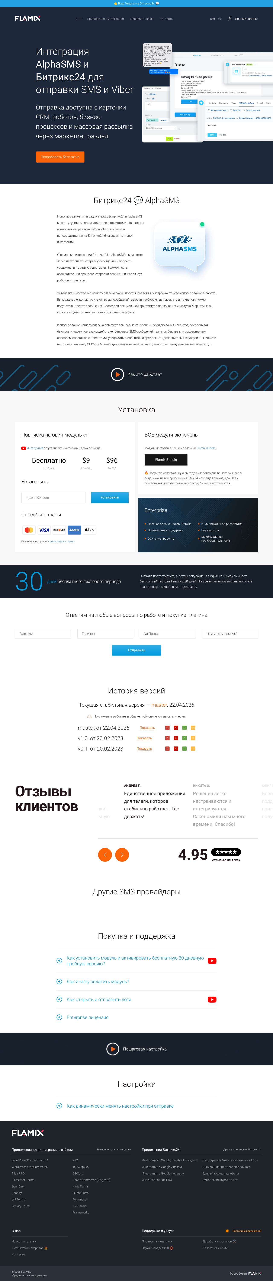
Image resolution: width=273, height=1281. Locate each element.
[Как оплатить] (59, 530)
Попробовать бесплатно (60, 157)
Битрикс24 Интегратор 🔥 (30, 1248)
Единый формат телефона (221, 1173)
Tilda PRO (18, 1173)
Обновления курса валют (220, 1180)
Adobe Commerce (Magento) (91, 1180)
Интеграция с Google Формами (163, 1173)
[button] (105, 855)
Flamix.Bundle (206, 448)
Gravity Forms (21, 1206)
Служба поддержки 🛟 (157, 1248)
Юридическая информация (29, 1275)
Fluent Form (81, 1193)
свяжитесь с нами (62, 541)
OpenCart (18, 1186)
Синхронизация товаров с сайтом (226, 1167)
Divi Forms (79, 1206)
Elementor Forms (23, 1180)
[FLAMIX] (28, 20)
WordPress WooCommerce (30, 1167)
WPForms (18, 1199)
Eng (212, 18)
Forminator (80, 1199)
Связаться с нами (215, 1248)
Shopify (17, 1193)
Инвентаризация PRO (157, 1180)
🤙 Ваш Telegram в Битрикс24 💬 (136, 3)
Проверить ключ (141, 18)
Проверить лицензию (157, 1241)
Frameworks (81, 1212)
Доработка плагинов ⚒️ (219, 1241)
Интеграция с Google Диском (162, 1167)
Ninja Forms (81, 1186)
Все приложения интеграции (114, 1149)
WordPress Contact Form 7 (30, 1160)
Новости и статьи (24, 1241)
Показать (147, 728)
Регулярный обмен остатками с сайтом (230, 1160)
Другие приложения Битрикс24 (242, 1149)
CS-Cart (78, 1173)
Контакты (167, 18)
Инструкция (34, 448)
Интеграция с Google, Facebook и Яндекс (169, 1160)
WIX (75, 1160)
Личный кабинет (246, 18)
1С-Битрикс (81, 1167)
